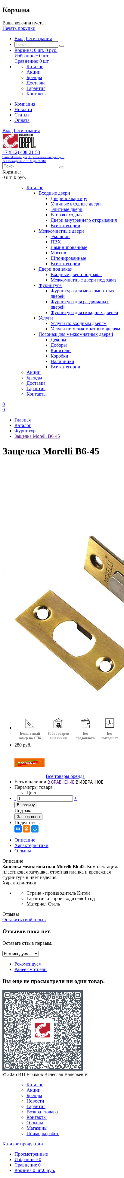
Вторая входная (66, 214)
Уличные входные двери (76, 203)
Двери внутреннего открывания (84, 220)
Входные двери (54, 193)
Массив (58, 252)
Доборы (59, 345)
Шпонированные (68, 258)
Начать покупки (19, 28)
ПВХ (56, 241)
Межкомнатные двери (61, 231)
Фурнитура (50, 285)
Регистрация (39, 38)
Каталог (34, 66)
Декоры (58, 339)
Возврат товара (42, 1111)
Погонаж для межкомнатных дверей (76, 334)
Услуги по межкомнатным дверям (85, 328)
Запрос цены (28, 816)
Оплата (21, 120)
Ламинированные (69, 247)
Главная (22, 419)
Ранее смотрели (30, 969)
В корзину (26, 805)
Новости (23, 109)
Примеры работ (42, 1133)
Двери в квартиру (69, 198)
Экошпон (60, 236)
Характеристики (31, 845)
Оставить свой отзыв (24, 919)
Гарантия (35, 88)
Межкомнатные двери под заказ (83, 279)
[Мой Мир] (35, 829)
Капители (61, 350)
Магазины (37, 1128)
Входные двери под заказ (76, 274)
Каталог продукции (22, 1143)
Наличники (62, 361)
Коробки (59, 355)
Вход (19, 38)
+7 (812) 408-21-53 (33, 156)
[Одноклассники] (26, 829)
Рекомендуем (28, 963)
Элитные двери (66, 209)
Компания (24, 104)
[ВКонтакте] (18, 829)
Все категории (65, 225)
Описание (24, 839)
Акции (33, 72)
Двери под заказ (55, 269)
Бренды (34, 77)
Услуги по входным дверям (79, 323)
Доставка (35, 82)
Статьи (21, 114)
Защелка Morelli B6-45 (37, 436)
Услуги (46, 317)
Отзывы (22, 850)
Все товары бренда (65, 776)
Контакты (36, 93)
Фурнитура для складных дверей (84, 312)
